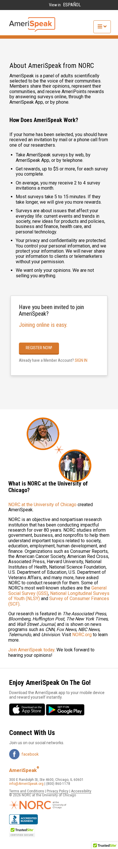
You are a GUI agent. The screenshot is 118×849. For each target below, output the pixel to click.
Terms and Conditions (26, 791)
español (72, 4)
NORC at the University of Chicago (42, 504)
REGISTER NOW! (39, 347)
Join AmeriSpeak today (31, 650)
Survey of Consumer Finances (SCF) (58, 601)
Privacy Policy (57, 791)
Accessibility (81, 791)
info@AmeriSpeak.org (26, 784)
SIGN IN (81, 360)
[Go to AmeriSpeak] (32, 31)
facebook (30, 754)
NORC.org (82, 634)
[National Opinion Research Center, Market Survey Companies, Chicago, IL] (23, 819)
